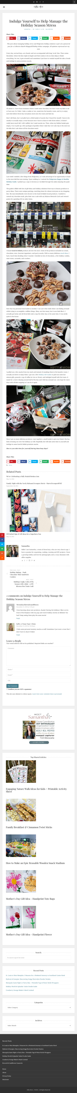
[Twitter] (34, 560)
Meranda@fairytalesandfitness (27, 605)
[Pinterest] (43, 2)
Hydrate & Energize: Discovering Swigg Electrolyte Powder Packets (28, 979)
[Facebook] (40, 2)
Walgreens (49, 29)
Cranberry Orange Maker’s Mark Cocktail (20, 990)
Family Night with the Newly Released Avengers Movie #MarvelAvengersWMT (34, 483)
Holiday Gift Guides (45, 375)
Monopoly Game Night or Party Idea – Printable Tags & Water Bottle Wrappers (32, 983)
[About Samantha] (38, 728)
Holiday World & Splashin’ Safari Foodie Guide (21, 986)
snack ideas (64, 253)
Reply (18, 618)
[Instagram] (36, 2)
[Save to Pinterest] (2, 535)
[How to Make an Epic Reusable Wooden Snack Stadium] (38, 845)
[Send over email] (2, 549)
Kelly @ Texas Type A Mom (26, 624)
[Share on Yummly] (2, 553)
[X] (33, 2)
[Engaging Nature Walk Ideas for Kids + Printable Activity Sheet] (38, 771)
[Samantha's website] (22, 560)
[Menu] (4, 7)
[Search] (74, 2)
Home (4, 1069)
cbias (10, 465)
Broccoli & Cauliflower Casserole (12, 1063)
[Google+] (27, 560)
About (4, 1072)
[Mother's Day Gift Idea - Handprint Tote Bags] (38, 881)
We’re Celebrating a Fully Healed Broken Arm (22, 476)
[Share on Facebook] (2, 540)
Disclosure (5, 1079)
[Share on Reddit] (2, 558)
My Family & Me (38, 29)
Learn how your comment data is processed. (47, 694)
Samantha (27, 29)
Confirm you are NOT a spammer (19, 689)
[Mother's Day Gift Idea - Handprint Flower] (38, 917)
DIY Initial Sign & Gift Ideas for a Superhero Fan (23, 534)
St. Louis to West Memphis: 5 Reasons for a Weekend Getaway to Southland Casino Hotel (35, 975)
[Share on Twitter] (2, 544)
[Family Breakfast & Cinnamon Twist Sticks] (38, 810)
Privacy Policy (6, 1076)
